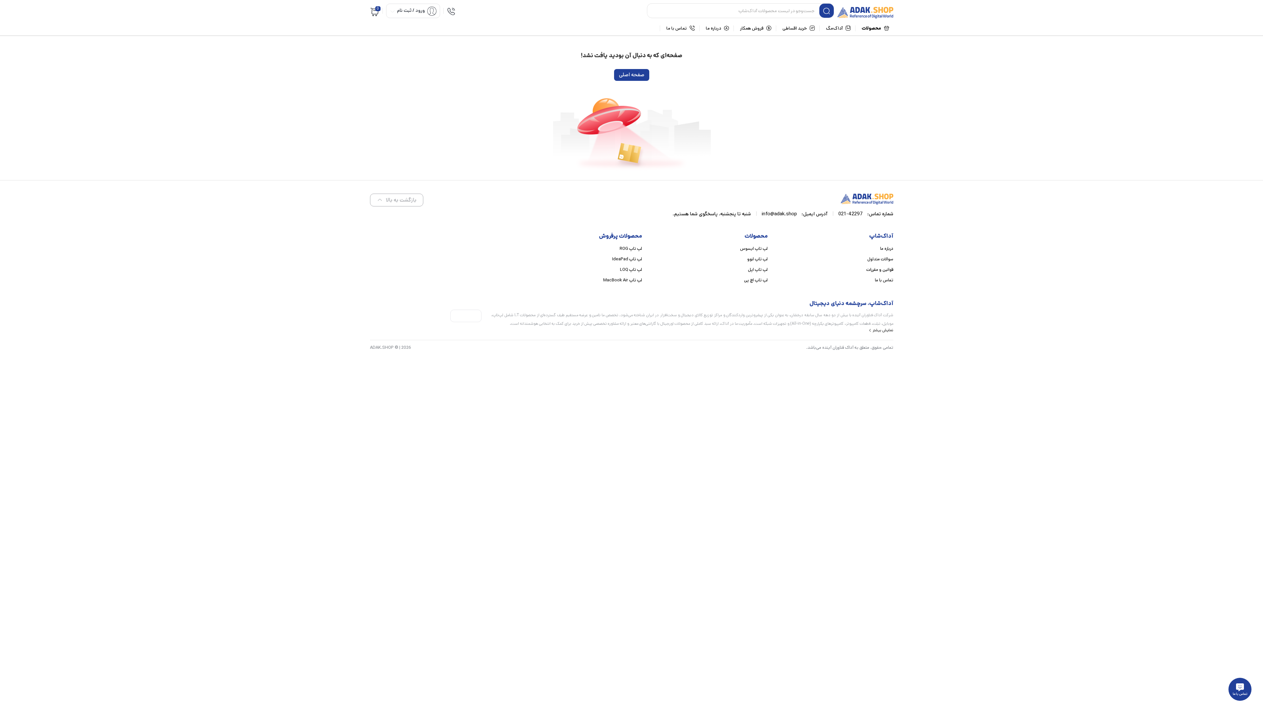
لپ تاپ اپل (758, 270)
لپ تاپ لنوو (757, 259)
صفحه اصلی (631, 75)
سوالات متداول (880, 259)
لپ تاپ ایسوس (754, 249)
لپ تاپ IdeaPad (627, 259)
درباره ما (886, 249)
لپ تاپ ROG (631, 249)
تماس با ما (884, 280)
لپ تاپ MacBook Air (622, 280)
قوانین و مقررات (879, 270)
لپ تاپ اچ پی (756, 280)
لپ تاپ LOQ (631, 270)
